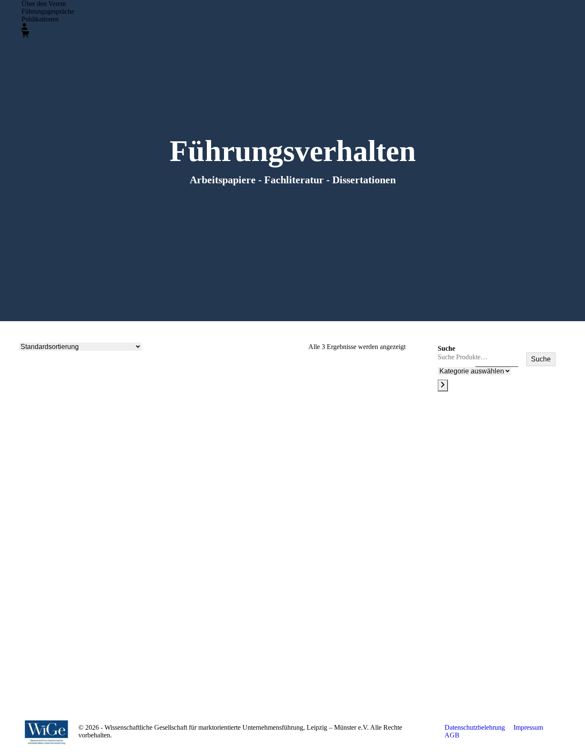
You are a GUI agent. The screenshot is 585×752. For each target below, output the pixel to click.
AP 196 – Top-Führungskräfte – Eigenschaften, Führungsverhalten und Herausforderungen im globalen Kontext (76, 548)
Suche (446, 348)
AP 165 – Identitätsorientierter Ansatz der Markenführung (347, 544)
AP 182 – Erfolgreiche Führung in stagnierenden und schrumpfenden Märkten (212, 548)
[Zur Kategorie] (443, 385)
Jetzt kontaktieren (481, 647)
